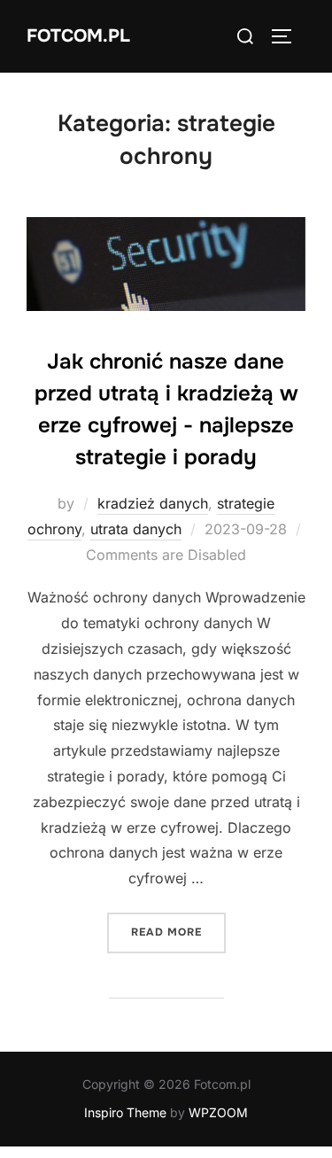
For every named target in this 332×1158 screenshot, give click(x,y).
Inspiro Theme (125, 1112)
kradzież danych (152, 503)
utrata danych (135, 529)
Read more (178, 931)
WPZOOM (218, 1112)
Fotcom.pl (78, 36)
